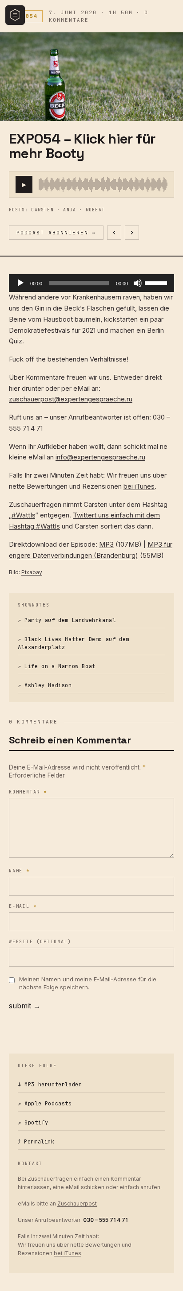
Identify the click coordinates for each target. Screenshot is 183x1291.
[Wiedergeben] (20, 283)
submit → (24, 1005)
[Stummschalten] (137, 283)
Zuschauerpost (77, 1203)
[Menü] (15, 15)
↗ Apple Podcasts (45, 1103)
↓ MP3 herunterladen (50, 1084)
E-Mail (22, 906)
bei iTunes (139, 486)
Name (19, 871)
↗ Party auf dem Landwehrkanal (66, 620)
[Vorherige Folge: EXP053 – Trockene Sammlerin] (114, 233)
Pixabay (31, 572)
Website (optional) (40, 942)
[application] (91, 283)
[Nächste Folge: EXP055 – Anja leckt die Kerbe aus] (132, 233)
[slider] (103, 184)
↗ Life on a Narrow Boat (56, 666)
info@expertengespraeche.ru (100, 457)
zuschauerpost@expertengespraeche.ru (70, 399)
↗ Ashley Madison (45, 685)
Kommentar (28, 792)
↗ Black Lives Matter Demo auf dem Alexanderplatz (73, 643)
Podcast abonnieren (56, 232)
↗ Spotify (33, 1122)
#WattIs (23, 515)
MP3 (106, 544)
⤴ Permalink (36, 1141)
